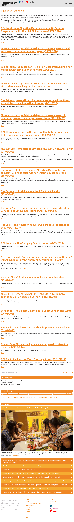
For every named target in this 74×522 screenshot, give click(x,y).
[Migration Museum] (9, 3)
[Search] (66, 3)
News (27, 515)
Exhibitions (28, 509)
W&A (16, 509)
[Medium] (31, 2)
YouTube (55, 511)
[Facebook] (20, 2)
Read (2, 42)
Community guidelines (31, 505)
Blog (27, 517)
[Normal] (29, 2)
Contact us (53, 501)
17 (70, 372)
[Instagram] (23, 2)
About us (52, 499)
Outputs (28, 511)
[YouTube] (27, 2)
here (25, 268)
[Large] (33, 2)
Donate (52, 503)
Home (27, 501)
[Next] (72, 373)
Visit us (27, 499)
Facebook (55, 506)
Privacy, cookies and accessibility (34, 503)
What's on (28, 507)
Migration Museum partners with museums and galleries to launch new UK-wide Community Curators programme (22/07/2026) (37, 394)
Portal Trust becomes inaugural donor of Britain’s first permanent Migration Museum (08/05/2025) (29, 397)
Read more (16, 456)
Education (28, 513)
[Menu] (70, 4)
